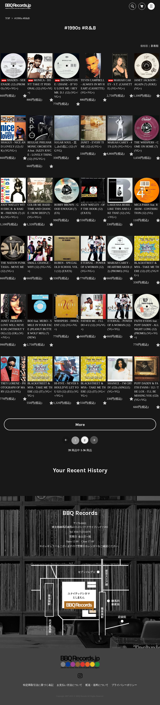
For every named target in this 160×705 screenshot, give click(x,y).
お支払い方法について (69, 684)
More (80, 424)
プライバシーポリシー (124, 684)
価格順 (144, 45)
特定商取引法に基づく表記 (38, 684)
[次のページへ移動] (94, 440)
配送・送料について (96, 684)
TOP (7, 18)
